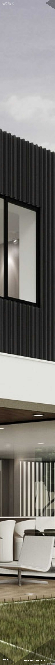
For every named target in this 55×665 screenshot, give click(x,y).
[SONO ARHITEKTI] (8, 3)
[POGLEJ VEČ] (51, 661)
